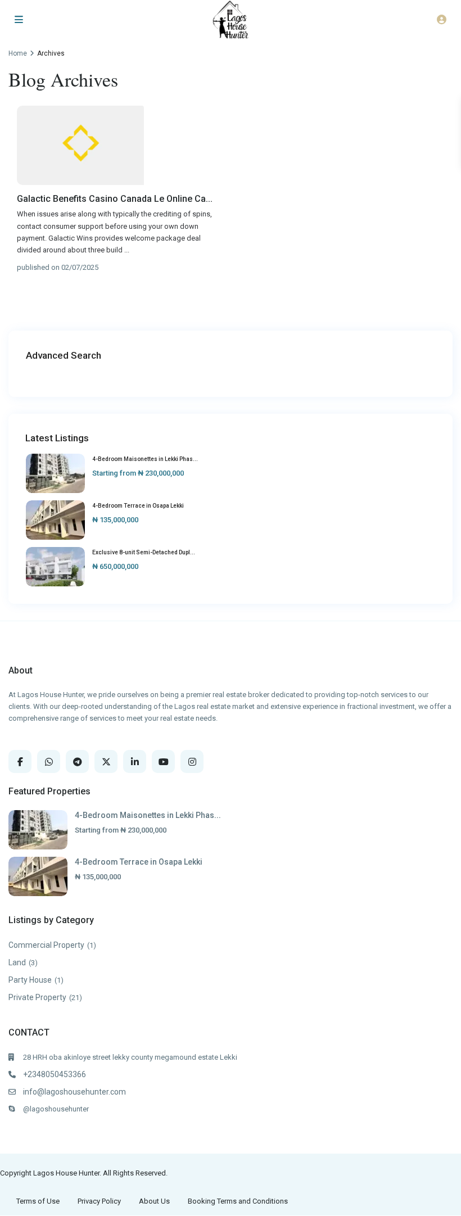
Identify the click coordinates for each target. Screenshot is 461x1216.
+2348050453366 (54, 1074)
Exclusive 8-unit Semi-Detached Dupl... (143, 552)
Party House (30, 979)
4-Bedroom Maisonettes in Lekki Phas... (145, 459)
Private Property (37, 997)
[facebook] (19, 761)
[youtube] (163, 761)
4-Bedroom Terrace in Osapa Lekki (138, 506)
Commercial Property (46, 945)
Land (17, 962)
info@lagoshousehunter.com (74, 1091)
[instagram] (192, 761)
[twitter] (105, 761)
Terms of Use (38, 1201)
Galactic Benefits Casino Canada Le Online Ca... (115, 198)
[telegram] (77, 761)
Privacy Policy (99, 1201)
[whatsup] (48, 761)
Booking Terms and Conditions (238, 1201)
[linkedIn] (134, 761)
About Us (154, 1201)
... (126, 250)
